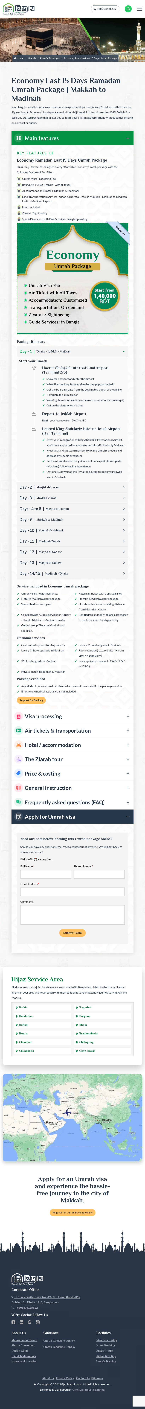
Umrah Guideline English (59, 1340)
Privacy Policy (65, 1378)
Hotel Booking (105, 1345)
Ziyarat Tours (104, 1350)
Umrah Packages (50, 58)
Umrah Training (106, 1361)
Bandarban (26, 1016)
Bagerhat (85, 1007)
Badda (23, 1007)
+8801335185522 (107, 8)
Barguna (84, 1016)
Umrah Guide (19, 1350)
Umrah (32, 58)
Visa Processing (106, 1340)
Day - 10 (41, 530)
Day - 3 (37, 498)
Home (20, 58)
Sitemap (97, 1378)
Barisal (23, 1024)
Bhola (83, 1024)
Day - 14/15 (43, 573)
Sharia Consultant (22, 1345)
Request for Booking (31, 700)
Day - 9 (41, 519)
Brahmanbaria (88, 1033)
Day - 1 (44, 351)
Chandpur (25, 1042)
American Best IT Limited (88, 1389)
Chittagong (86, 1042)
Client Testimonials (23, 1356)
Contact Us (83, 1378)
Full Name (27, 866)
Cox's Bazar (87, 1050)
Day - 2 (39, 487)
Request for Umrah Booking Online (73, 1212)
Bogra (23, 1033)
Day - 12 (40, 551)
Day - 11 (39, 541)
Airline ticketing (106, 1356)
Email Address (29, 884)
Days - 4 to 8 (44, 508)
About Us (48, 1378)
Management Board (24, 1340)
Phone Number (83, 866)
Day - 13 (40, 562)
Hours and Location (24, 1361)
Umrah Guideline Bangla (59, 1347)
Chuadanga (26, 1050)
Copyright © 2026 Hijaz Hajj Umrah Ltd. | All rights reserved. (74, 1384)
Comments (27, 901)
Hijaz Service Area (37, 979)
